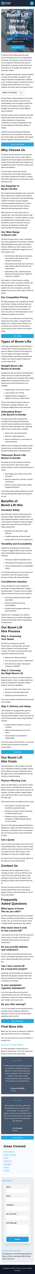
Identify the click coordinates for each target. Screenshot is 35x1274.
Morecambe (5, 1044)
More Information (17, 1021)
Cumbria (6, 1170)
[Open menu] (32, 3)
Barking (20, 1044)
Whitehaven (8, 1161)
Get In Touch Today (17, 144)
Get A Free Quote (17, 1137)
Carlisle (6, 1167)
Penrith (6, 1158)
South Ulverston (9, 1151)
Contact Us (17, 752)
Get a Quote (16, 47)
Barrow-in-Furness (10, 1155)
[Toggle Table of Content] (20, 92)
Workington (7, 1164)
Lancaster (13, 1044)
